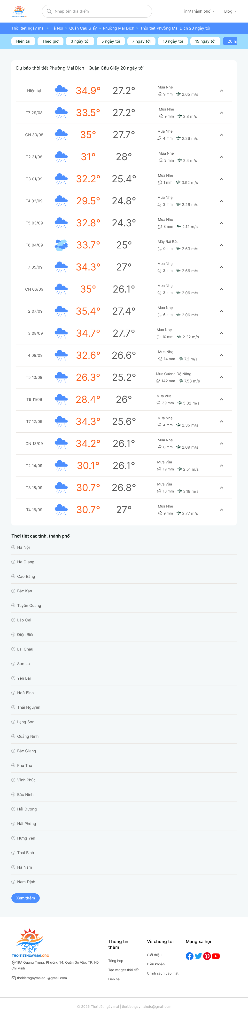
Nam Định (26, 881)
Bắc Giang (26, 750)
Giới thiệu (154, 955)
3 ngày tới (80, 41)
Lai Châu (25, 649)
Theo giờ (50, 41)
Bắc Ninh (25, 794)
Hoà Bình (25, 692)
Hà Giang (25, 561)
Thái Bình (25, 852)
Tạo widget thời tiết (123, 970)
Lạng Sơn (25, 721)
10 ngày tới (173, 41)
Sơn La (23, 663)
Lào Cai (24, 620)
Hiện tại (23, 41)
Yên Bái (24, 678)
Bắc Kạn (24, 590)
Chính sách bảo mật (162, 973)
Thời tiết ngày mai (28, 28)
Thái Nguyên (28, 707)
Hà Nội (57, 28)
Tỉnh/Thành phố (197, 11)
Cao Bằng (26, 576)
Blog (229, 11)
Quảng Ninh (28, 736)
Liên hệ (114, 979)
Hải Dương (27, 809)
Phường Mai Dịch (118, 28)
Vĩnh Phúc (26, 780)
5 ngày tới (110, 41)
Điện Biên (25, 634)
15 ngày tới (205, 41)
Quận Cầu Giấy (83, 28)
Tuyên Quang (29, 605)
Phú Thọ (24, 765)
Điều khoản (156, 964)
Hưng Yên (26, 838)
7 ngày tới (141, 41)
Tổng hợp (115, 961)
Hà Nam (24, 867)
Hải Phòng (26, 823)
